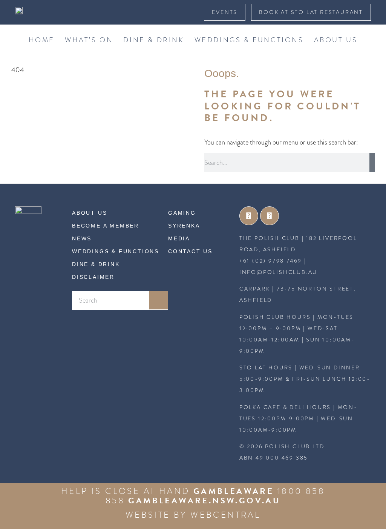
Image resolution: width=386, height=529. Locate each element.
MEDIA (179, 238)
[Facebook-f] (248, 215)
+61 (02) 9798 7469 (270, 260)
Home (42, 40)
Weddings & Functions (249, 40)
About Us (336, 40)
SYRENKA (184, 226)
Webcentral (225, 515)
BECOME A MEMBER (105, 226)
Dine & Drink (153, 40)
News (82, 238)
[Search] (372, 162)
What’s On (89, 40)
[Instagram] (269, 215)
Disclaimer (93, 277)
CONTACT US (190, 251)
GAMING (182, 213)
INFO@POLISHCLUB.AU (278, 272)
